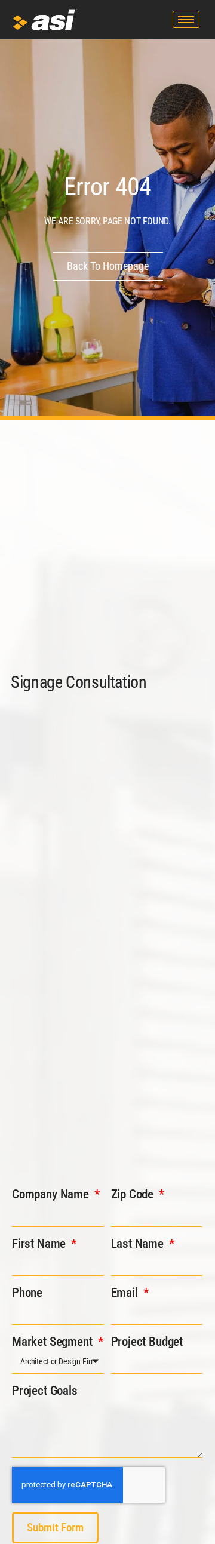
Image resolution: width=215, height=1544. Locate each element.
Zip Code (133, 1194)
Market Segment (53, 1341)
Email (126, 1292)
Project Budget (147, 1341)
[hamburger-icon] (186, 19)
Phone (27, 1292)
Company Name (52, 1194)
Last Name (139, 1244)
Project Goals (45, 1390)
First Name (40, 1244)
